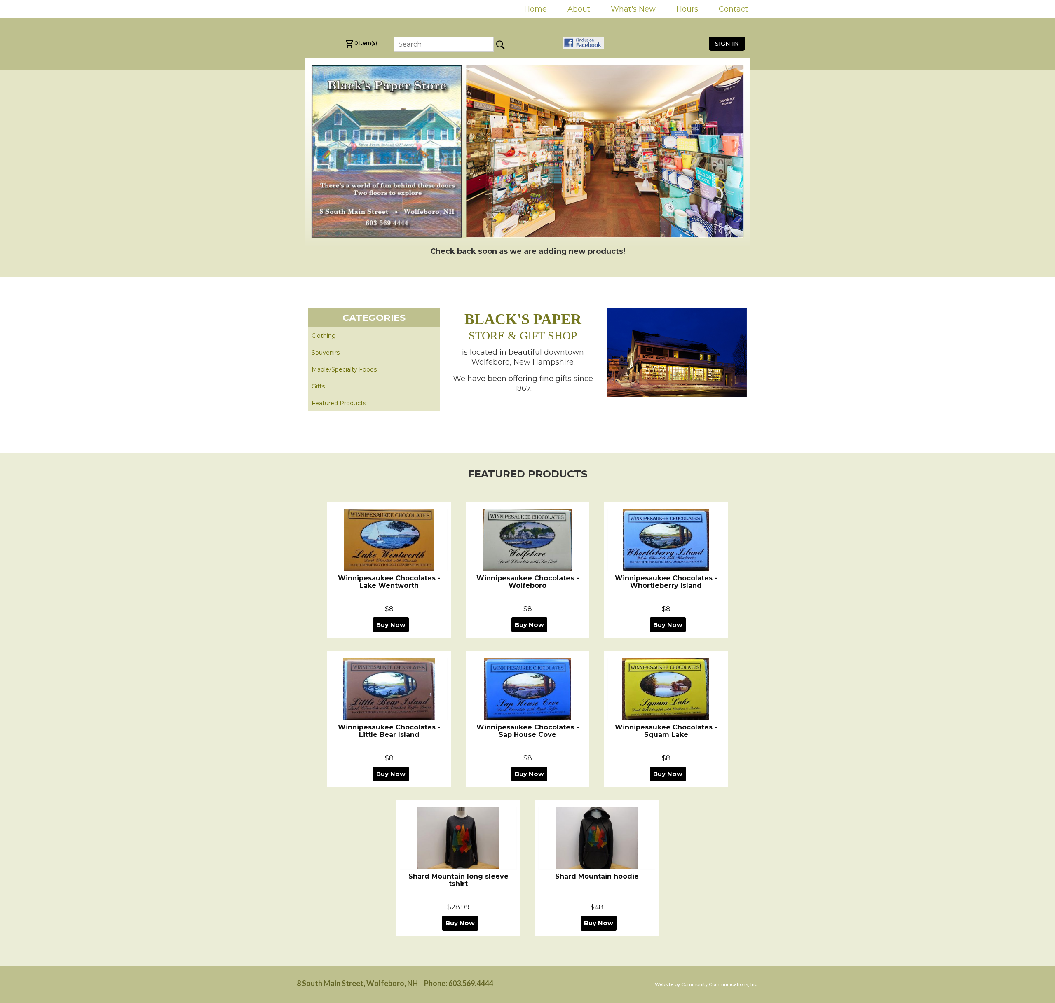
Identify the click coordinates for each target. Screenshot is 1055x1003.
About (578, 9)
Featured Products (339, 403)
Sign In (727, 43)
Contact (733, 9)
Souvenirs (326, 352)
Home (535, 9)
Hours (687, 9)
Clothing (324, 335)
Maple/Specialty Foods (344, 369)
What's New (633, 9)
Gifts (318, 386)
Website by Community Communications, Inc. (706, 984)
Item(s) (365, 43)
